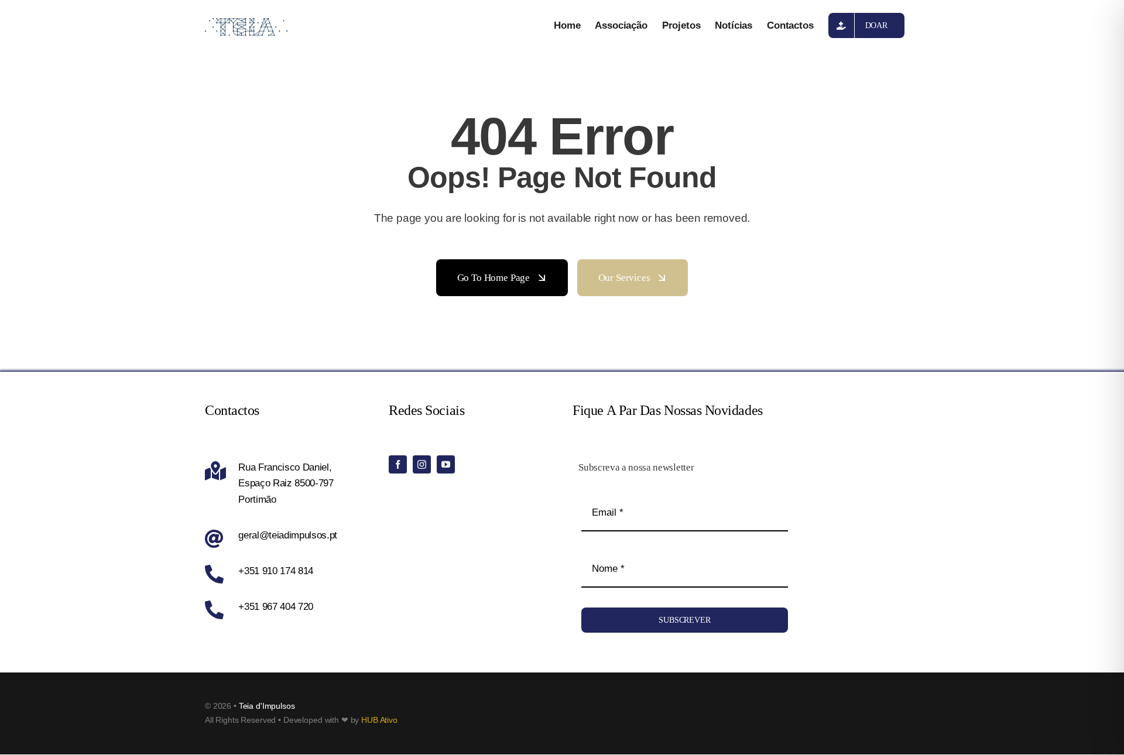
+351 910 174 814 (275, 570)
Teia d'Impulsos (267, 706)
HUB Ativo (379, 720)
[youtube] (446, 464)
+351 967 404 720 (275, 606)
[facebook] (398, 464)
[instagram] (422, 464)
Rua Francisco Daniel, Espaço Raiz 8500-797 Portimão (286, 483)
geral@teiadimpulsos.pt (287, 535)
